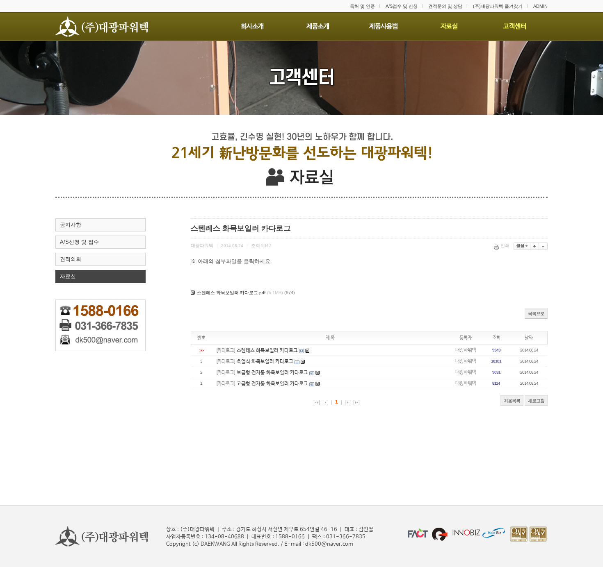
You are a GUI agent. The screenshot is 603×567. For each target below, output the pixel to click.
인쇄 (504, 245)
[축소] (543, 246)
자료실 (68, 276)
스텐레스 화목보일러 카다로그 (267, 351)
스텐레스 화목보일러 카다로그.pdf (231, 292)
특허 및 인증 (362, 6)
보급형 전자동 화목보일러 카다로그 (272, 373)
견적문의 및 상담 (445, 6)
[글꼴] (522, 246)
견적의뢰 (70, 259)
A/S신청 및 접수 (79, 242)
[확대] (534, 246)
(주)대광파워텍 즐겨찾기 (498, 6)
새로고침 (536, 400)
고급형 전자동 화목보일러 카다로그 (272, 384)
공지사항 (70, 225)
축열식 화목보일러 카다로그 (265, 362)
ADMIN (540, 6)
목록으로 (536, 313)
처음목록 (512, 400)
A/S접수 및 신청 (402, 6)
